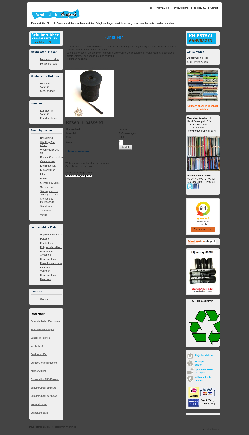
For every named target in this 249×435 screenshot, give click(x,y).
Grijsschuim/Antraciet (51, 234)
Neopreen (45, 279)
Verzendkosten (39, 404)
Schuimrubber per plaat (44, 396)
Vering (43, 215)
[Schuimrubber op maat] (45, 43)
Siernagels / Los (48, 187)
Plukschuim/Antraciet (51, 263)
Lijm (42, 174)
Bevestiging (46, 138)
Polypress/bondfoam (51, 247)
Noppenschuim (48, 259)
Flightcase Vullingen (45, 269)
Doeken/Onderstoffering (51, 157)
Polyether (45, 238)
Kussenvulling (47, 170)
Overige (44, 299)
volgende (96, 68)
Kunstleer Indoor (49, 118)
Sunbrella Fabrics (40, 338)
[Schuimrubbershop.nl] (201, 243)
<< (104, 68)
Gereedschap (47, 161)
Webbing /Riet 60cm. (47, 144)
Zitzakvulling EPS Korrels (45, 379)
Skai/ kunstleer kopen (42, 329)
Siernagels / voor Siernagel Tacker (49, 193)
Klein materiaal (48, 165)
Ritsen (43, 178)
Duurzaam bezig (39, 412)
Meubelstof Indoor (49, 59)
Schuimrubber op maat (43, 387)
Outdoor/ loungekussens (44, 362)
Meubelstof (37, 346)
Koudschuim (46, 243)
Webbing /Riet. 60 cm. (49, 151)
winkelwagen (213, 429)
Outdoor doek (47, 91)
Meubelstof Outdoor (46, 85)
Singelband (46, 206)
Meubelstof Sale (48, 63)
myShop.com (85, 176)
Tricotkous (45, 210)
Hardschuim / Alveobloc (47, 253)
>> (101, 68)
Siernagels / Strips (50, 183)
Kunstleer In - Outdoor (47, 112)
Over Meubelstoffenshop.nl (45, 321)
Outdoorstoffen (39, 354)
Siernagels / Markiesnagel (47, 200)
